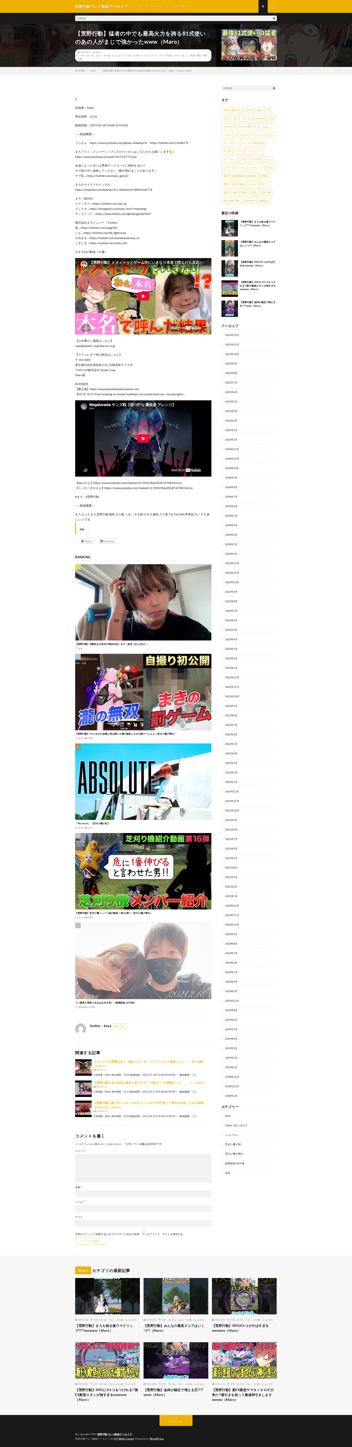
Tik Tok (90, 55)
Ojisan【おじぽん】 (236, 1125)
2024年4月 (231, 525)
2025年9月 (231, 363)
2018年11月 (232, 1086)
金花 (80, 648)
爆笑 (199, 55)
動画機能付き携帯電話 (245, 175)
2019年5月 (231, 1029)
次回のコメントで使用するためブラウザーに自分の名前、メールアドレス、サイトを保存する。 (130, 1234)
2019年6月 (231, 1019)
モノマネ (159, 55)
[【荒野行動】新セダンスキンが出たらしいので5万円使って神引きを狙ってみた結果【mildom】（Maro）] (83, 1109)
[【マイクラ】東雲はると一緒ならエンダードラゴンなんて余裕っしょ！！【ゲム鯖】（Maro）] (83, 1067)
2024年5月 (231, 515)
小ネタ (177, 55)
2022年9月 (231, 705)
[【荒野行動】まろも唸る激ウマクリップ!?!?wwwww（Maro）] (229, 228)
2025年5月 (231, 401)
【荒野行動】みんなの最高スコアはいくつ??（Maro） (174, 1328)
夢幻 (225, 184)
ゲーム (238, 151)
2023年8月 (231, 601)
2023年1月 (231, 667)
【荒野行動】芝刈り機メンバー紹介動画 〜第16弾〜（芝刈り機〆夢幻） (114, 913)
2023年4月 (231, 639)
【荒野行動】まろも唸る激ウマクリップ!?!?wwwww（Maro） (104, 1328)
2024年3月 (231, 534)
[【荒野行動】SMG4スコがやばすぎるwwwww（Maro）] (229, 268)
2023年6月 (231, 620)
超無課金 (263, 200)
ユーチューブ (256, 167)
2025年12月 (232, 335)
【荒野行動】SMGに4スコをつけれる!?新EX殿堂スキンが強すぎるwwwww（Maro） (258, 286)
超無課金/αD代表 (86, 1007)
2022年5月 (231, 743)
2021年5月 (231, 858)
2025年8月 (231, 373)
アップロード (230, 143)
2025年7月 (231, 382)
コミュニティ (254, 151)
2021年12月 (232, 791)
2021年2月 (231, 886)
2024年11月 (232, 458)
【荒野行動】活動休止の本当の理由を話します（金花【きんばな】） (112, 643)
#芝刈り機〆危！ (232, 110)
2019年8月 (231, 1010)
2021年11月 (232, 801)
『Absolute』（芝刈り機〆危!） (93, 823)
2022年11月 (232, 686)
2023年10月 (232, 582)
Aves (259, 110)
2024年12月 (232, 449)
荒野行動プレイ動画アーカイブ (114, 1434)
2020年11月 (232, 915)
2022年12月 (232, 677)
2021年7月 (231, 839)
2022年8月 (231, 715)
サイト (79, 1217)
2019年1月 (231, 1067)
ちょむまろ (117, 55)
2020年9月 (231, 934)
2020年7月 (231, 953)
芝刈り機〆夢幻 (86, 738)
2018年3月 (231, 1095)
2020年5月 (231, 972)
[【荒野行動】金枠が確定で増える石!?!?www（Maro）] (229, 308)
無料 (235, 192)
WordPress (157, 1438)
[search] (274, 18)
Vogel (271, 118)
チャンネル (229, 159)
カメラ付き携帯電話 (253, 143)
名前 (78, 1187)
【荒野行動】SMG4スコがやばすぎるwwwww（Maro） (240, 1328)
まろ (151, 55)
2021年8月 (231, 829)
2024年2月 (231, 544)
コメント (80, 1150)
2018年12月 (232, 1076)
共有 (270, 167)
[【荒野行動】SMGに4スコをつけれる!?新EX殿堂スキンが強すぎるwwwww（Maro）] (229, 288)
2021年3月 (231, 877)
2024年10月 (232, 468)
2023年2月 (231, 658)
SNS (82, 55)
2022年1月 (231, 781)
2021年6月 (231, 848)
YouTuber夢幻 (245, 126)
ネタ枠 (136, 55)
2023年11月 (232, 572)
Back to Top (176, 1421)
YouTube (228, 126)
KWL (225, 118)
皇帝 (254, 192)
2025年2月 (231, 430)
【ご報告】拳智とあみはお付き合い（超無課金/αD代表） (105, 1002)
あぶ (267, 126)
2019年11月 (232, 1000)
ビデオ (227, 167)
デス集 (127, 55)
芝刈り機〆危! (85, 828)
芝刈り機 (265, 192)
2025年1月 (231, 439)
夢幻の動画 (239, 184)
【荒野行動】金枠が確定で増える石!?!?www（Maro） (173, 1392)
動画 (225, 175)
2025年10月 (232, 354)
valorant (259, 118)
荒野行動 (249, 200)
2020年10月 (232, 924)
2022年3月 (231, 762)
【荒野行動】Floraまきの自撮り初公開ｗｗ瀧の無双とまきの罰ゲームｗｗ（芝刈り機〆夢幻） (125, 733)
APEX (249, 110)
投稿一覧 (118, 1026)
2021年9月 (231, 820)
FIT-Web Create (124, 1438)
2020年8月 (231, 943)
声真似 (169, 55)
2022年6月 (231, 734)
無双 (192, 55)
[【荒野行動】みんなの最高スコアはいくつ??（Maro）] (229, 248)
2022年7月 (231, 724)
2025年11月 (232, 344)
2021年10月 (232, 810)
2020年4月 (231, 981)
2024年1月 (231, 553)
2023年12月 (232, 563)
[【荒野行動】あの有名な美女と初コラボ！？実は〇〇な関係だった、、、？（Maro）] (83, 1088)
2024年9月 (231, 477)
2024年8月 (231, 487)
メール (80, 1202)
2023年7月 (231, 610)
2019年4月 (231, 1038)
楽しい (185, 55)
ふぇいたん (258, 134)
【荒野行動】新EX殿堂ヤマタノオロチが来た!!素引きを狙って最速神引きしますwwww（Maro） (243, 1395)
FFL (268, 110)
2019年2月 (231, 1057)
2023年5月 (231, 629)
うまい (98, 55)
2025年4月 (231, 411)
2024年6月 (231, 506)
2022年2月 (231, 772)
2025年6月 (231, 392)
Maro (98, 52)
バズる (144, 55)
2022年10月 (232, 696)
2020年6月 (231, 962)
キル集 (107, 55)
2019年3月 (231, 1048)
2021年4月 (231, 867)
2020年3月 (231, 991)
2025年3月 (231, 420)
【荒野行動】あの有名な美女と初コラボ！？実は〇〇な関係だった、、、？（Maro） (150, 1082)
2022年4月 (231, 753)
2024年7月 (231, 496)
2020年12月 (232, 905)
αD (259, 126)
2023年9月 (231, 591)
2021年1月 (231, 896)
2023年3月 (231, 648)
